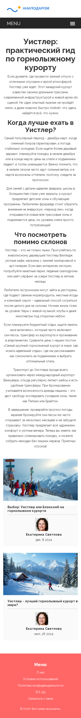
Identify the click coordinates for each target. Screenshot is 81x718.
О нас (41, 672)
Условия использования (40, 679)
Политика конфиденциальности (41, 685)
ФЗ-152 (40, 692)
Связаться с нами (40, 698)
